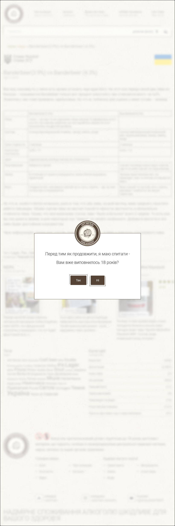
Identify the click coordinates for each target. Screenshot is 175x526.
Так (78, 280)
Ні (97, 280)
